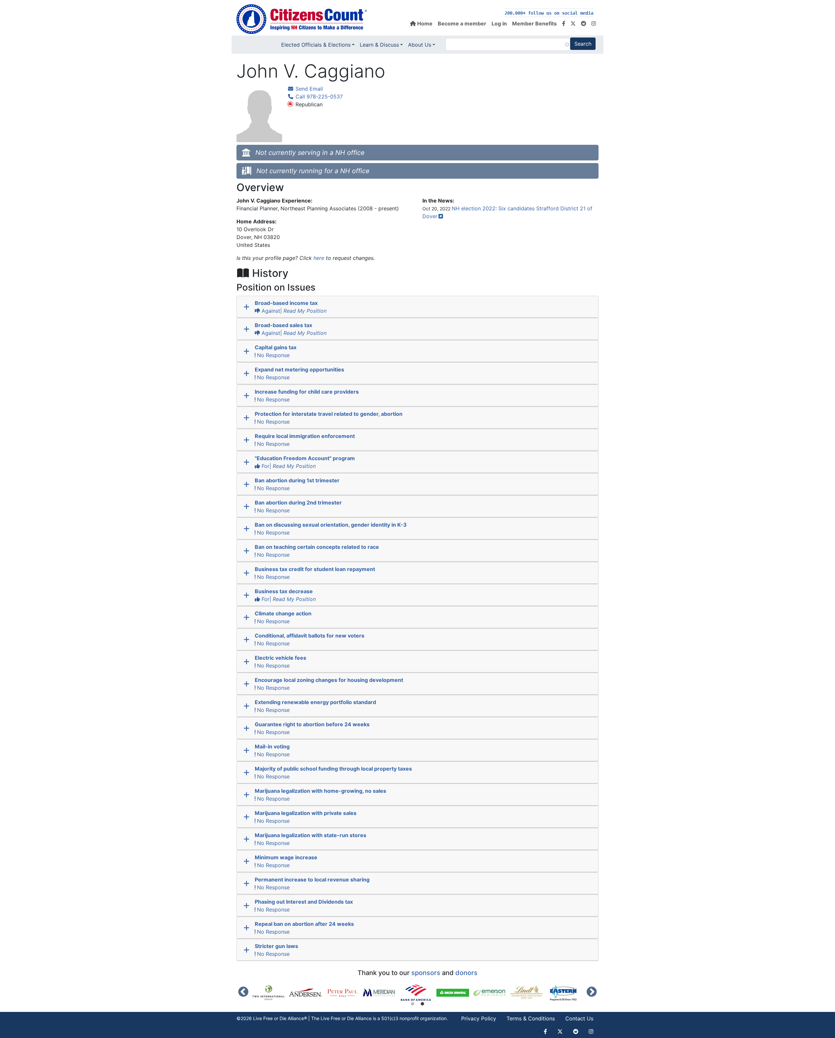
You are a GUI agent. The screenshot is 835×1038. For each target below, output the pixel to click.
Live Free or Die (337, 1018)
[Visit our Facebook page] (563, 23)
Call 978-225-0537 (318, 96)
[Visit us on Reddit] (583, 23)
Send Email (308, 88)
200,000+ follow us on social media (549, 13)
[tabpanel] (418, 993)
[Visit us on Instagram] (594, 23)
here (318, 258)
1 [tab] (412, 1004)
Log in (499, 23)
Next (592, 992)
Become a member (462, 23)
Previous (243, 992)
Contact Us (579, 1018)
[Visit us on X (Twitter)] (573, 23)
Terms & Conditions (531, 1018)
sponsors (425, 973)
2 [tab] (422, 1004)
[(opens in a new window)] (270, 993)
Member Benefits (534, 23)
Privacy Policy (478, 1018)
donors (466, 973)
